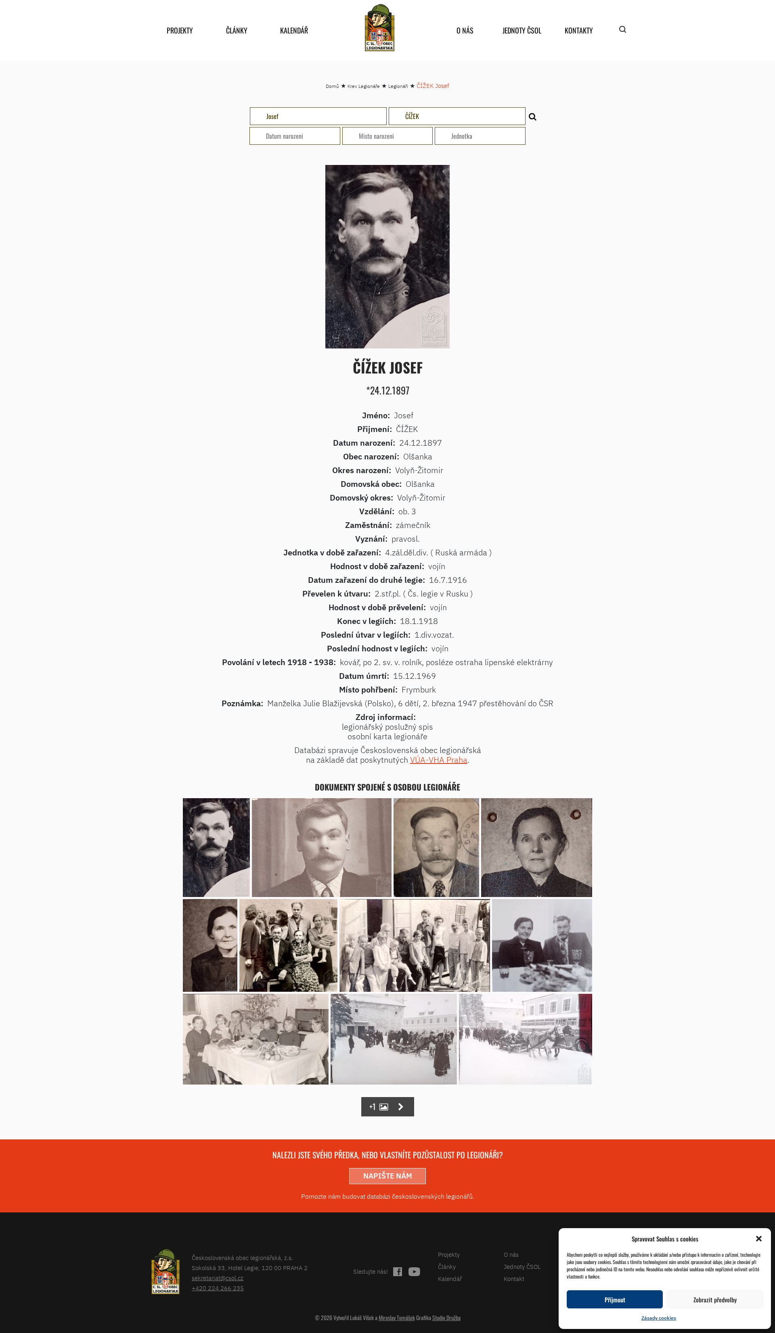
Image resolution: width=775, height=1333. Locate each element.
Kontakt (514, 1279)
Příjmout (615, 1299)
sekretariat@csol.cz (217, 1278)
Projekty (180, 30)
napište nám (387, 1176)
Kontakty (579, 30)
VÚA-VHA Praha (438, 759)
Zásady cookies (658, 1318)
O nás (465, 30)
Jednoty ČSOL (522, 30)
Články (236, 30)
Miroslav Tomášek (397, 1317)
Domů (332, 86)
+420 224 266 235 (218, 1288)
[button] (759, 1239)
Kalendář (294, 30)
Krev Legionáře (364, 86)
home (379, 27)
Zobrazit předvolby (715, 1299)
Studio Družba (446, 1317)
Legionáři (398, 86)
